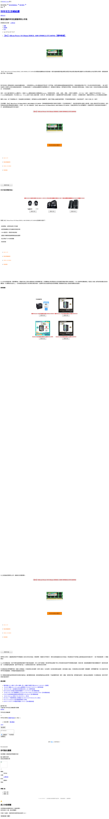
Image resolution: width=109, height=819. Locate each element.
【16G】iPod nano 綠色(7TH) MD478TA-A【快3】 (16, 696)
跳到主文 (3, 15)
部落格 (5, 27)
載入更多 (3, 727)
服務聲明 (69, 798)
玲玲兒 (2, 709)
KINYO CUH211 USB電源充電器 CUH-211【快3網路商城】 (19, 701)
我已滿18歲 (3, 816)
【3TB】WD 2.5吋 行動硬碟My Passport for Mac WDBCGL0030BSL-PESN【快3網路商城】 (27, 692)
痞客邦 (10, 717)
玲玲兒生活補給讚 (10, 11)
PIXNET (43, 798)
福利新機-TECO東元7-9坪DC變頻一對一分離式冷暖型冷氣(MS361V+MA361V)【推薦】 (26, 685)
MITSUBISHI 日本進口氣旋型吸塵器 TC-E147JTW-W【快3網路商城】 (22, 690)
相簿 (5, 25)
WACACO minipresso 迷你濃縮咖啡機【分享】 (16, 699)
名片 (5, 29)
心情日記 (12, 23)
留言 (13, 717)
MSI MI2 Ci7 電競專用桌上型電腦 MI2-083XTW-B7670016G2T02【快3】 (22, 698)
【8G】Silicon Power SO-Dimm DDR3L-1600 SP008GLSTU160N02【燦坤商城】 (35, 36)
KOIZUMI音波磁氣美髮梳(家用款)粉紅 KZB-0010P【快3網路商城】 (21, 694)
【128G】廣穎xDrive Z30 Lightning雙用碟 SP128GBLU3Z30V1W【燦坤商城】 (24, 687)
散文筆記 (12, 722)
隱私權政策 (62, 798)
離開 (8, 816)
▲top (2, 724)
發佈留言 (3, 736)
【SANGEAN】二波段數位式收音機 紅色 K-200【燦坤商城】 (20, 689)
